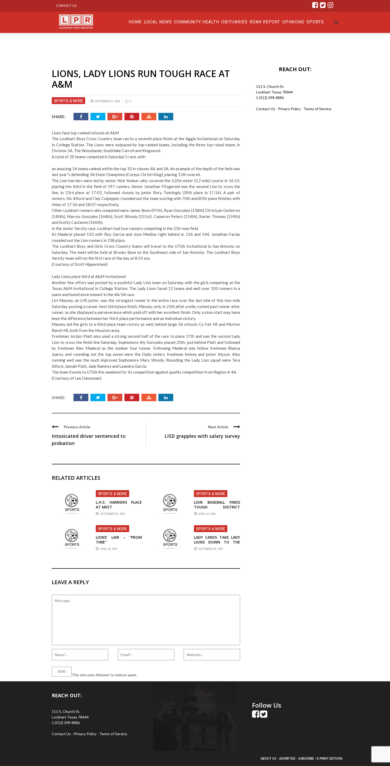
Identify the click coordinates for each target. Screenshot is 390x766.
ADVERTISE (287, 758)
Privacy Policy (289, 108)
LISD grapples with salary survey (202, 436)
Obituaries (234, 21)
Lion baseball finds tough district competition (217, 507)
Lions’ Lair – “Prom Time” (119, 540)
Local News (158, 21)
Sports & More (68, 101)
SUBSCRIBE (306, 758)
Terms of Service (317, 108)
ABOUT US (269, 758)
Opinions (293, 21)
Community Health (196, 21)
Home (135, 21)
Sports (315, 21)
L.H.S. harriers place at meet (119, 505)
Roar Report (265, 21)
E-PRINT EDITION (329, 758)
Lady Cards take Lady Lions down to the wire (217, 542)
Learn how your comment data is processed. (174, 675)
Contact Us (66, 5)
